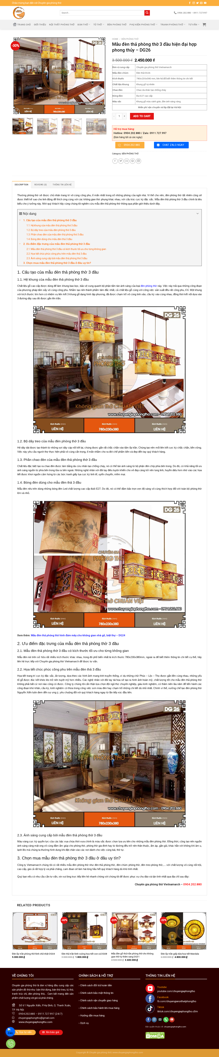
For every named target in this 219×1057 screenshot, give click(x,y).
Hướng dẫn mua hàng (92, 1015)
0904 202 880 (132, 144)
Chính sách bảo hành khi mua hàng (99, 1008)
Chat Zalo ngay (173, 144)
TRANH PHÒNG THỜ (171, 24)
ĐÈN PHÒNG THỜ (117, 24)
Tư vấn (192, 24)
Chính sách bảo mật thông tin (96, 992)
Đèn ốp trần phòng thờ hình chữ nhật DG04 (33, 953)
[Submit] (147, 13)
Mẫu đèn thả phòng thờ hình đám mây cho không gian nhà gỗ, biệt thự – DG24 (78, 635)
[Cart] (204, 24)
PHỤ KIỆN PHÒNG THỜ (142, 24)
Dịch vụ (84, 1023)
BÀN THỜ (83, 24)
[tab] (21, 184)
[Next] (101, 76)
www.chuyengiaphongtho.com (128, 1052)
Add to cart (142, 116)
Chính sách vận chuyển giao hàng (99, 1000)
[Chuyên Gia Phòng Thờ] (33, 13)
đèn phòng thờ (149, 285)
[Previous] (18, 76)
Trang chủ (24, 24)
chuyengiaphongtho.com (175, 1026)
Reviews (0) (40, 184)
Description (21, 184)
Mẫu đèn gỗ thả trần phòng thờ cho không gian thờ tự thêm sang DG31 (132, 955)
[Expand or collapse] (198, 213)
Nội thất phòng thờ (61, 24)
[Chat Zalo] (10, 1031)
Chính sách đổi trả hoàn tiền (96, 985)
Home (115, 39)
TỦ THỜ (97, 24)
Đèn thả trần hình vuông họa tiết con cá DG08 (84, 953)
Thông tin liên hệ (62, 184)
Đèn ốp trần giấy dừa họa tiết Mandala (180, 953)
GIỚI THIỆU (40, 24)
